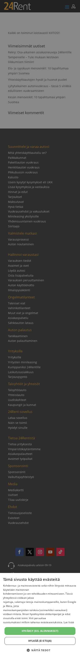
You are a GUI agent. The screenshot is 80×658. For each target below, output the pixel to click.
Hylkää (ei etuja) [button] (40, 641)
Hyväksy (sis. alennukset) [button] (40, 631)
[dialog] (40, 615)
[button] (40, 650)
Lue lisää (69, 622)
